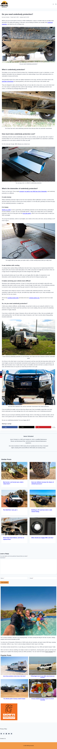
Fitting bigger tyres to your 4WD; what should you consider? (42, 677)
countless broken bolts (13, 297)
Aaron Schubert (6, 17)
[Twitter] (4, 734)
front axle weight (27, 213)
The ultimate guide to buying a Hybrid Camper (14, 698)
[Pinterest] (11, 734)
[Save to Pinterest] (1, 377)
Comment (3, 557)
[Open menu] (53, 4)
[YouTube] (9, 734)
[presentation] (14, 470)
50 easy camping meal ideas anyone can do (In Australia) (43, 699)
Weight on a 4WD (6, 209)
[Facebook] (1, 734)
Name (2, 578)
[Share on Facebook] (1, 372)
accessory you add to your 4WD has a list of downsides (33, 191)
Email (31, 578)
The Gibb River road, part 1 (10, 510)
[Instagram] (6, 734)
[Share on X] (1, 374)
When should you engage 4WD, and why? (42, 537)
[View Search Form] (56, 4)
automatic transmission (7, 81)
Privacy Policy (3, 728)
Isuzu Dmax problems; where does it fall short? (14, 676)
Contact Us (3, 738)
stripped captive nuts (34, 297)
